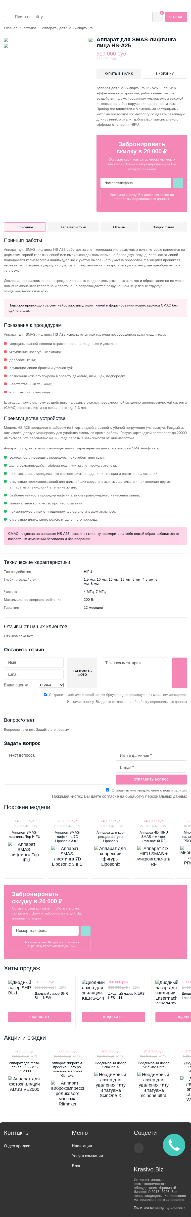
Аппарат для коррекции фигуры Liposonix (110, 836)
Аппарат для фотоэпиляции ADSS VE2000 (24, 1067)
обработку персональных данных (142, 199)
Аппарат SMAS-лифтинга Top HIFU (24, 834)
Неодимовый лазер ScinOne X (110, 1065)
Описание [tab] (25, 227)
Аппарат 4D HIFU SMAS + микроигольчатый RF (154, 836)
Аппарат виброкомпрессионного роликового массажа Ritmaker (67, 1069)
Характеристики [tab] (73, 227)
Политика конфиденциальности (160, 1208)
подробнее (39, 1017)
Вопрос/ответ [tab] (163, 227)
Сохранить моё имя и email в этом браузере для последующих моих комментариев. (118, 695)
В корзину (165, 73)
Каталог (176, 17)
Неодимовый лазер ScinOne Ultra (153, 1065)
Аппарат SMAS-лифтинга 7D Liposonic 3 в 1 (67, 836)
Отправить (179, 673)
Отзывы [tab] (119, 227)
